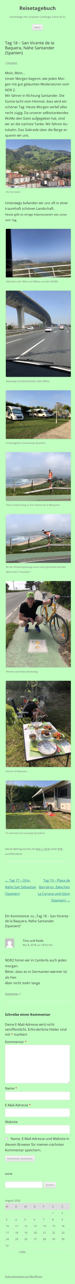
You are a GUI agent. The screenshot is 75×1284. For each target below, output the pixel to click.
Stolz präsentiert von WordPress (23, 1276)
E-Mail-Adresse (18, 1105)
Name (11, 1088)
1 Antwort (11, 63)
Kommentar (16, 1042)
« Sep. (22, 1251)
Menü (37, 27)
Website (11, 1122)
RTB (60, 849)
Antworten (11, 994)
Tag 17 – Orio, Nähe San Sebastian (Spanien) (20, 887)
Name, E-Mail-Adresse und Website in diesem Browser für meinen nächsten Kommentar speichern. (37, 1144)
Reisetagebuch (37, 8)
